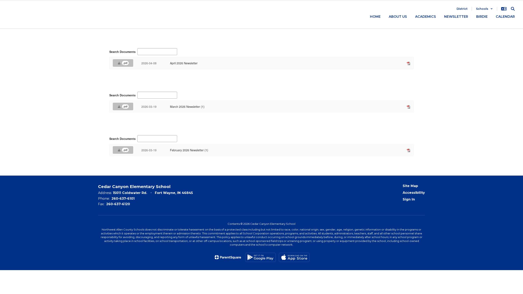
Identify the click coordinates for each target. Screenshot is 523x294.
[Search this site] (513, 9)
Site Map (410, 186)
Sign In (409, 199)
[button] (484, 9)
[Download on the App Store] (294, 257)
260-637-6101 (123, 198)
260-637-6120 (118, 204)
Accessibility (414, 193)
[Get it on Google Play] (260, 257)
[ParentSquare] (228, 257)
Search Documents (122, 52)
